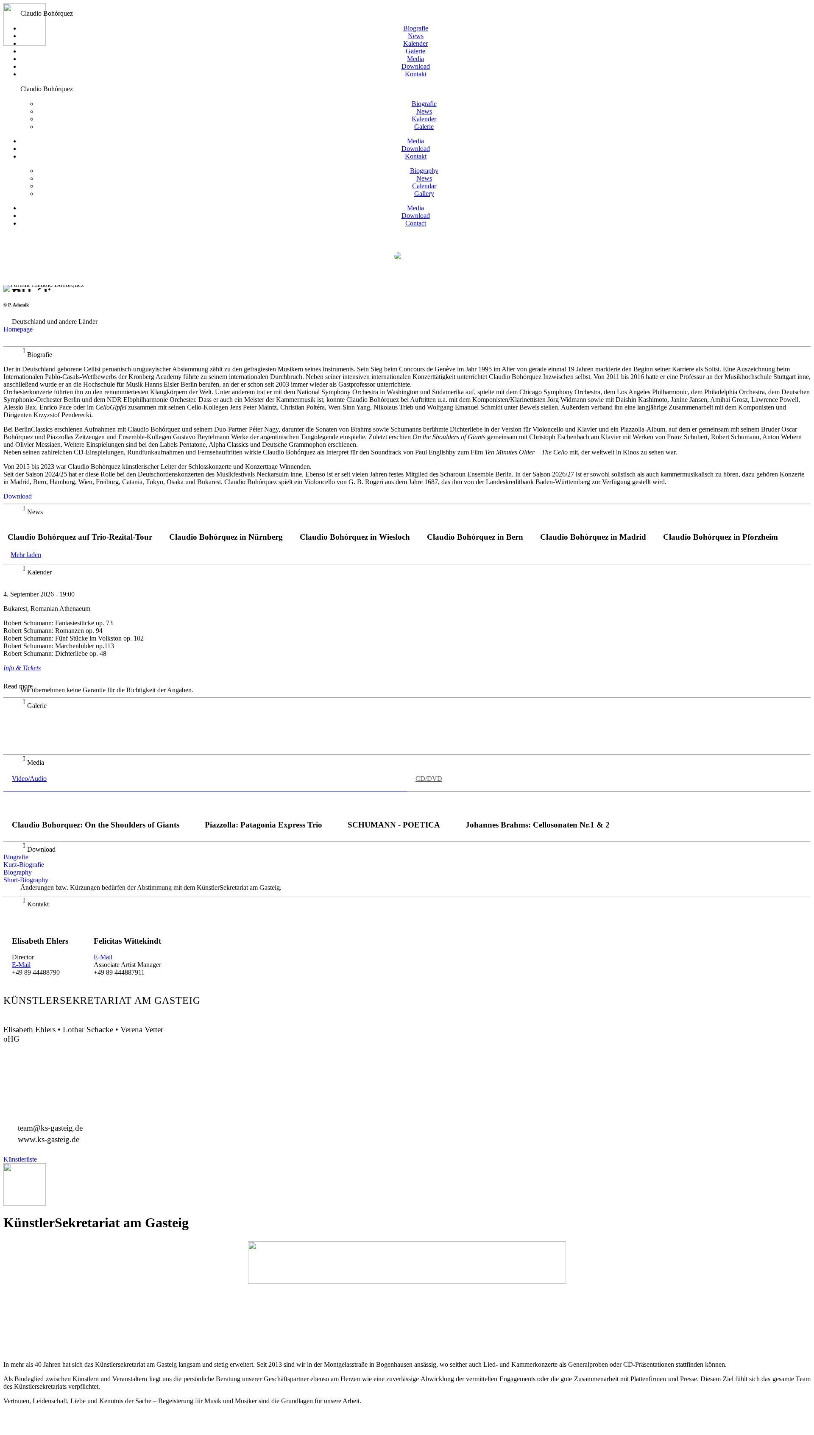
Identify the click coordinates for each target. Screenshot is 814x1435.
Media (415, 58)
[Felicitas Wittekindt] (127, 925)
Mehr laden (26, 554)
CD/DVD (407, 1334)
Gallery (424, 193)
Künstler (407, 1307)
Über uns (42, 6)
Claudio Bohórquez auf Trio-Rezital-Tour (80, 536)
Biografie (415, 28)
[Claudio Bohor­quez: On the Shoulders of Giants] (96, 809)
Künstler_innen (19, 6)
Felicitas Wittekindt (127, 940)
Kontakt (416, 74)
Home (7, 237)
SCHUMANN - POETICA (394, 824)
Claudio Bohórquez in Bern (475, 536)
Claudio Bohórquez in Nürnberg (226, 536)
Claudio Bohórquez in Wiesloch (355, 536)
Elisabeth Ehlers (40, 940)
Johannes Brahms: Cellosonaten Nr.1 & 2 (538, 824)
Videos (407, 1344)
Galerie (415, 51)
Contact (415, 223)
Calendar (424, 185)
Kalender (415, 43)
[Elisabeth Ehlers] (40, 925)
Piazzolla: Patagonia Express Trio (263, 824)
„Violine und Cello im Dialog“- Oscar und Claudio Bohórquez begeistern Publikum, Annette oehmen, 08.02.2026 (172, 738)
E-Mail (21, 964)
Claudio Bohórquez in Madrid (593, 536)
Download (415, 66)
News (416, 35)
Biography (424, 170)
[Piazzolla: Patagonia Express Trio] (263, 809)
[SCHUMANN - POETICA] (394, 809)
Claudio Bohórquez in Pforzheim (720, 536)
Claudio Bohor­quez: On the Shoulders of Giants (95, 824)
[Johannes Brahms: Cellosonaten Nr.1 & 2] (537, 809)
